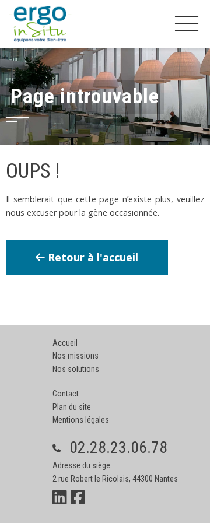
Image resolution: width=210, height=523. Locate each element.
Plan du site (71, 407)
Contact (65, 393)
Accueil (65, 343)
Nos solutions (75, 369)
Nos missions (75, 355)
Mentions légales (80, 419)
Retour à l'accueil (91, 257)
